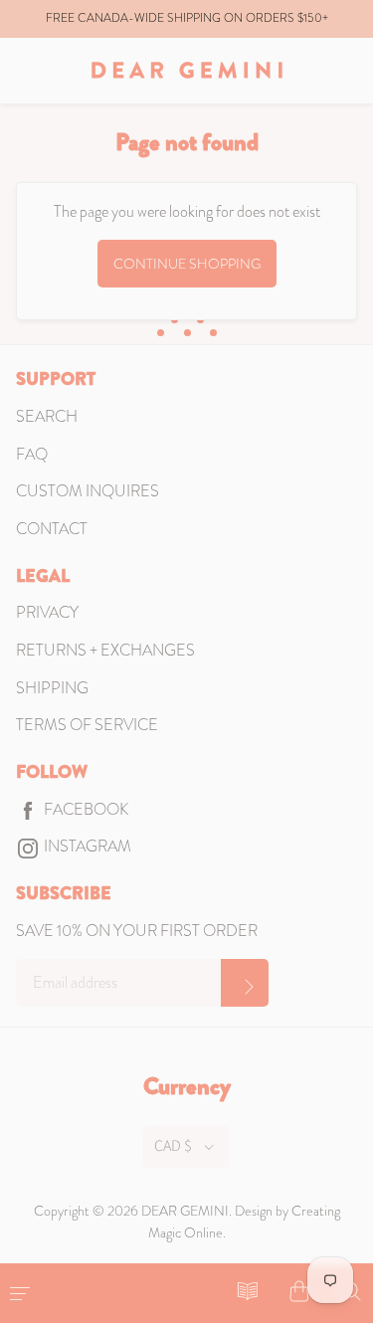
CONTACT (52, 528)
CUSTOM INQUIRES (87, 490)
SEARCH (47, 416)
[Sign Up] (245, 983)
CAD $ (173, 1146)
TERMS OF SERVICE (87, 724)
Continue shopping (187, 264)
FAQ (32, 454)
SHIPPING (52, 687)
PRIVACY (47, 612)
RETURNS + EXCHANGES (105, 650)
